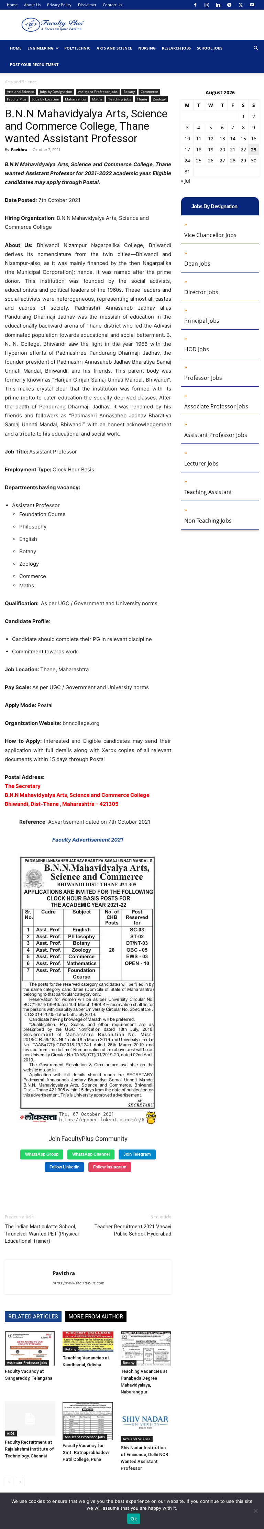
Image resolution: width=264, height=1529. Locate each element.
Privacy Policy (59, 4)
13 (222, 138)
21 (232, 149)
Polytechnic (77, 48)
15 (243, 138)
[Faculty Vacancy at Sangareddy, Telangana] (30, 1348)
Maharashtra (75, 99)
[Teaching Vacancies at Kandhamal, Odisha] (88, 1341)
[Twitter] (240, 5)
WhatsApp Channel (91, 1154)
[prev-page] (9, 1482)
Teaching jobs (119, 99)
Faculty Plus (16, 99)
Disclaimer (87, 4)
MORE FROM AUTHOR (95, 1316)
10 (187, 138)
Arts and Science (114, 48)
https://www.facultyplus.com (78, 1283)
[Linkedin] (218, 5)
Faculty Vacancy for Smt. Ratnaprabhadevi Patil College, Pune (86, 1452)
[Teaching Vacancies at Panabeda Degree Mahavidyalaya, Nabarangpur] (146, 1348)
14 (232, 138)
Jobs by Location (45, 99)
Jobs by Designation (56, 91)
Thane (142, 99)
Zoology (159, 99)
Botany (129, 91)
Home (12, 4)
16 (253, 138)
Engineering (41, 48)
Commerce (149, 91)
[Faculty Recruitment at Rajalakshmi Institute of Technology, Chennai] (30, 1418)
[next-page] (20, 1482)
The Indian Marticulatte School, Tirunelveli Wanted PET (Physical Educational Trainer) (42, 1233)
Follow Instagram (109, 1167)
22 (243, 149)
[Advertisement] (88, 1190)
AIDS (11, 1433)
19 (210, 149)
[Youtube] (252, 5)
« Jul (185, 181)
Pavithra (19, 149)
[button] (256, 48)
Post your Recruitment (34, 64)
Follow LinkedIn (64, 1167)
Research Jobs (176, 48)
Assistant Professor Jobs (98, 91)
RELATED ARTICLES (33, 1316)
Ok (134, 1518)
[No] (255, 1510)
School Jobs (209, 48)
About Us (32, 4)
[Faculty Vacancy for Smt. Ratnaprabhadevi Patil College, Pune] (88, 1420)
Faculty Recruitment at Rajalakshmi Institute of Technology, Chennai (29, 1449)
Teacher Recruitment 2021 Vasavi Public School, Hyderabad (132, 1230)
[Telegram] (229, 5)
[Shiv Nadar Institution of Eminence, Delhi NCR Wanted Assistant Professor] (146, 1421)
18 (198, 149)
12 (210, 138)
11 (198, 138)
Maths (97, 99)
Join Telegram (137, 1154)
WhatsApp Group (41, 1154)
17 (187, 149)
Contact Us (112, 4)
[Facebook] (195, 5)
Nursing (147, 48)
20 (222, 149)
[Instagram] (206, 5)
